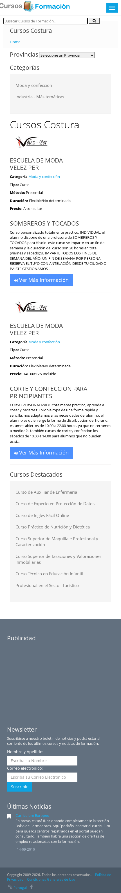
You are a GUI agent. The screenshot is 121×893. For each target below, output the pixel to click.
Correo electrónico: (25, 768)
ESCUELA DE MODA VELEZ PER (36, 163)
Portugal (20, 887)
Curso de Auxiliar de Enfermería (46, 492)
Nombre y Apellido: (25, 751)
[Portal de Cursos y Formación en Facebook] (31, 887)
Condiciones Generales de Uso (51, 879)
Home (15, 41)
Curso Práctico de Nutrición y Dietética (52, 527)
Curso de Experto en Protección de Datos (55, 503)
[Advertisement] (60, 679)
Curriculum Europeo (32, 815)
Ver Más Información (43, 280)
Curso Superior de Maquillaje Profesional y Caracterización (56, 541)
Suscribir (19, 786)
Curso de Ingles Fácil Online (42, 515)
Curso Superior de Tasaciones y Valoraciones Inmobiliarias (58, 559)
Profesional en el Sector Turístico (47, 585)
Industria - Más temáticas (39, 96)
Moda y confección (33, 85)
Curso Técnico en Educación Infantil (49, 573)
